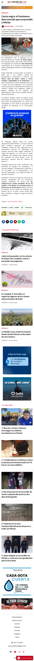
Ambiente (4, 13)
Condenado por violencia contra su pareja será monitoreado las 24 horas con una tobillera (17, 462)
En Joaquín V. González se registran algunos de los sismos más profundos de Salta (15, 296)
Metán (20, 201)
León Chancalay (12, 201)
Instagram (17, 634)
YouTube (17, 630)
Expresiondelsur (17, 617)
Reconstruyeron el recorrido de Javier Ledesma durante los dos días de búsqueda (16, 494)
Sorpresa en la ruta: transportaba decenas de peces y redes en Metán (16, 526)
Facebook (17, 627)
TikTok (17, 637)
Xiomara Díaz (9, 26)
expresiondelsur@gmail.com (17, 646)
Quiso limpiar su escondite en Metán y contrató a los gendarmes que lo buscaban (16, 558)
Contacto (17, 624)
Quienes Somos (17, 620)
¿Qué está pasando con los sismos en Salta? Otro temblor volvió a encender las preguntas (16, 258)
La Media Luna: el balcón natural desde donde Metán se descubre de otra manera (16, 334)
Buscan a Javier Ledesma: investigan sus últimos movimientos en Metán (13, 430)
